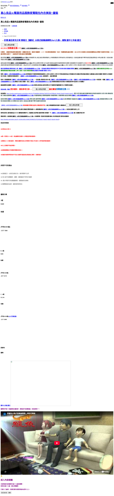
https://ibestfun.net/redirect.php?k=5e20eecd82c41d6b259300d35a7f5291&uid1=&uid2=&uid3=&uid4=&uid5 (30, 119)
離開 (10, 492)
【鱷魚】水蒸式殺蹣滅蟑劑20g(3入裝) (31, 76)
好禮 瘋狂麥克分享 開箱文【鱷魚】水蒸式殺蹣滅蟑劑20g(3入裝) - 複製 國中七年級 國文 (42, 40)
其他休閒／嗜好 (5, 89)
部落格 (6, 31)
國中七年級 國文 (6, 405)
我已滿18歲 (4, 492)
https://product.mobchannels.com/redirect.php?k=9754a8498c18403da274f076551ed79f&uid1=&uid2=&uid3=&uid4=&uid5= (40, 93)
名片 (5, 33)
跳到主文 (3, 17)
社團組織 (14, 26)
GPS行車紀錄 (12, 316)
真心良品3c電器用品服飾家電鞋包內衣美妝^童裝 (29, 12)
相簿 (5, 29)
